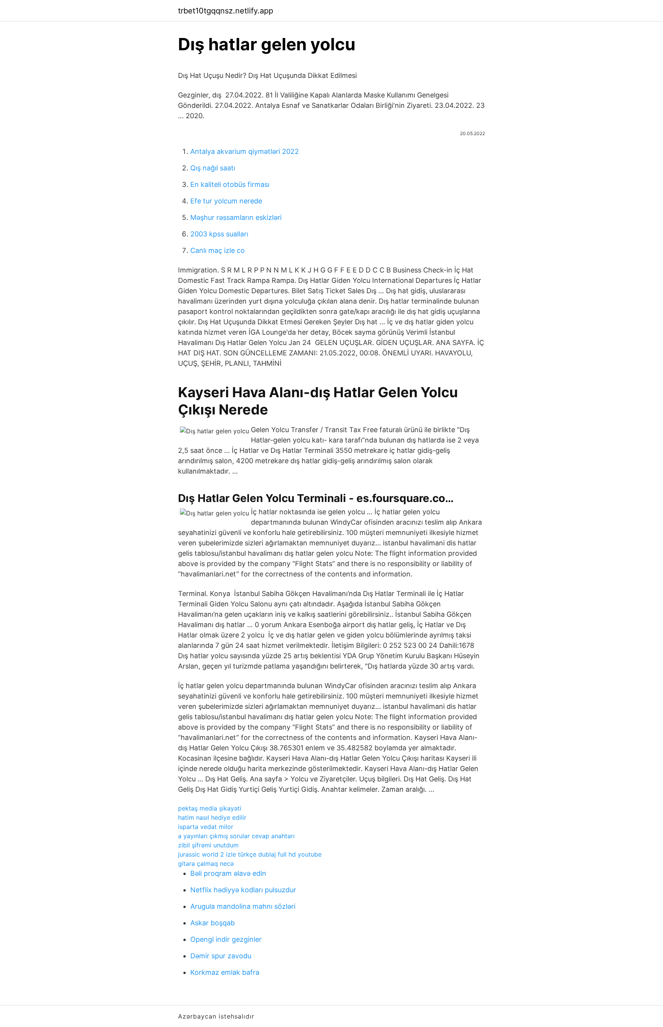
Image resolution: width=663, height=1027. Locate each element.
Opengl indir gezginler (226, 939)
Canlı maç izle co (217, 250)
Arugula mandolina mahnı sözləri (242, 906)
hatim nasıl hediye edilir (212, 817)
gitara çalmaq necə (206, 863)
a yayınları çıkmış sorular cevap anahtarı (236, 836)
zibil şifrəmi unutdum (208, 845)
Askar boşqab (212, 923)
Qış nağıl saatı (212, 168)
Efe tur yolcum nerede (226, 201)
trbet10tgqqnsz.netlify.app (225, 11)
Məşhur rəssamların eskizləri (236, 217)
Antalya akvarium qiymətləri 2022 (244, 151)
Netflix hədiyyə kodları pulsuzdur (243, 890)
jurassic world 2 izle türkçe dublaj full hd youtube (250, 854)
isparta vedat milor (205, 827)
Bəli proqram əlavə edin (228, 873)
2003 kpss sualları (219, 234)
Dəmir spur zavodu (220, 956)
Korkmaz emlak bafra (224, 972)
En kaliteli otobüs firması (229, 184)
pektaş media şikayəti (209, 808)
